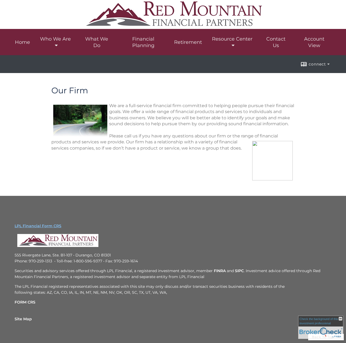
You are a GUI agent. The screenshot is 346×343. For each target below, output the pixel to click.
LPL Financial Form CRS (38, 225)
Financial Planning (143, 42)
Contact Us (275, 42)
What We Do (96, 42)
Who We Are (55, 39)
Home (22, 42)
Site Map (23, 318)
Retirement (188, 42)
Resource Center (232, 39)
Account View (314, 42)
